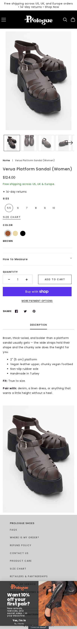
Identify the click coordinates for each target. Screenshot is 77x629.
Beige (15, 233)
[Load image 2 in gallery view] (29, 143)
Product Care (21, 560)
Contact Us (19, 553)
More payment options (37, 300)
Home (6, 160)
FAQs (13, 529)
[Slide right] (68, 145)
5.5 (9, 207)
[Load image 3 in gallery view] (46, 143)
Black (22, 233)
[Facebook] (16, 311)
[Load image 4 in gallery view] (63, 143)
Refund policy (20, 545)
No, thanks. (19, 623)
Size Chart (12, 217)
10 (54, 207)
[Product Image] (38, 80)
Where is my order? (24, 537)
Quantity (10, 271)
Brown (7, 233)
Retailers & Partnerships (29, 576)
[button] (3, 19)
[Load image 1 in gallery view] (12, 143)
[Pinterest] (34, 311)
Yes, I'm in (19, 620)
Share (7, 311)
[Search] (65, 19)
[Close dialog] (2, 584)
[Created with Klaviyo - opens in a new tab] (38, 627)
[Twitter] (25, 311)
